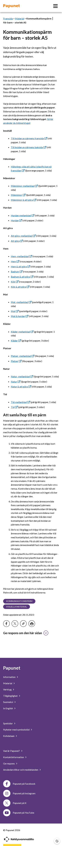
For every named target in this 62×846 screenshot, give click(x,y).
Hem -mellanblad (20, 256)
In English (8, 708)
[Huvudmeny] (55, 6)
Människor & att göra (22, 199)
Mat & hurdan (18, 316)
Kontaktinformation (13, 757)
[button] (57, 841)
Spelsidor (8, 723)
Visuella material (16, 606)
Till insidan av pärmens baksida (27, 147)
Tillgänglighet (10, 695)
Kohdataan (8, 735)
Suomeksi (8, 702)
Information (9, 676)
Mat (13, 311)
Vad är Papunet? (11, 750)
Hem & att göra (19, 266)
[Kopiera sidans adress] (23, 623)
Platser (14, 361)
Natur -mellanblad (20, 376)
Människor (16, 194)
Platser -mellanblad (21, 355)
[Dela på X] (15, 623)
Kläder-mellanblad (20, 331)
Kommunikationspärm (19, 601)
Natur (14, 381)
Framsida (8, 18)
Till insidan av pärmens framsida (27, 138)
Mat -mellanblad (19, 302)
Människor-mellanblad (22, 185)
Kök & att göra (18, 286)
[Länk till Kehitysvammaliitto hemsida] (19, 839)
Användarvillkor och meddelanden (20, 769)
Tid (12, 407)
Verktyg (7, 689)
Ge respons (9, 763)
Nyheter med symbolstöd (16, 729)
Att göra (15, 240)
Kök (13, 281)
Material (19, 18)
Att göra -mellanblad (21, 235)
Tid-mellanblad (19, 402)
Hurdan (15, 220)
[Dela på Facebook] (6, 623)
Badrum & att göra (20, 276)
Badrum (15, 271)
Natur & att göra (19, 386)
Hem (13, 261)
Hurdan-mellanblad (21, 215)
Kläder (14, 340)
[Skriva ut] (31, 623)
